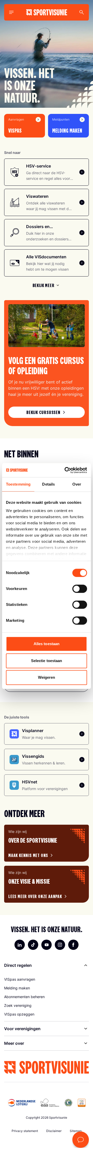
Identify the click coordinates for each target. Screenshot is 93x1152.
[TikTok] (33, 945)
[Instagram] (60, 945)
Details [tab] (48, 484)
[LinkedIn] (19, 945)
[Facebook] (73, 945)
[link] (46, 412)
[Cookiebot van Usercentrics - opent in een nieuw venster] (65, 470)
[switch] (79, 589)
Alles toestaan (46, 644)
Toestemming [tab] (18, 484)
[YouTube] (46, 945)
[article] (46, 843)
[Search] (82, 12)
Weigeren (46, 677)
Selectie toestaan (46, 660)
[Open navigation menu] (11, 12)
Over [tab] (76, 484)
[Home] (46, 12)
